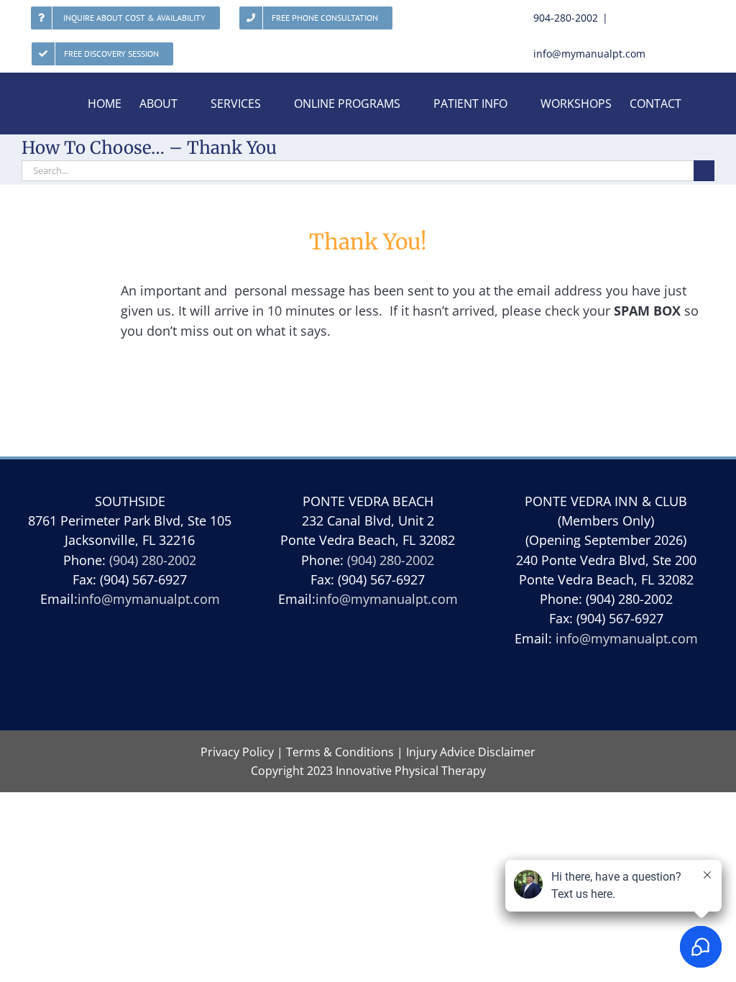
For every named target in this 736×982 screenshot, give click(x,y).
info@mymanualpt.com (589, 53)
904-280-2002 (565, 17)
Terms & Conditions (340, 752)
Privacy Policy (237, 752)
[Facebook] (367, 673)
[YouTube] (334, 673)
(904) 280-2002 (152, 560)
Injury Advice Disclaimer (470, 752)
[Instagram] (401, 673)
